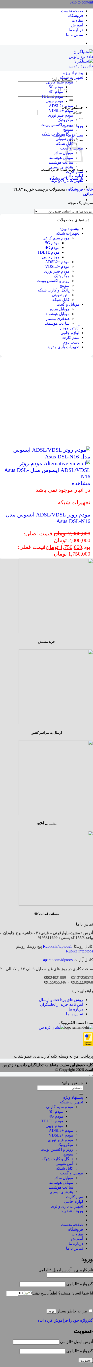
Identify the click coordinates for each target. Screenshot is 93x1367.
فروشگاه (75, 15)
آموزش (77, 25)
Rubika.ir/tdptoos (79, 951)
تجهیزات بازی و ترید (67, 180)
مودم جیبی (54, 101)
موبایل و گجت (68, 304)
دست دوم (71, 342)
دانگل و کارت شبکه (57, 134)
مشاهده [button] (81, 483)
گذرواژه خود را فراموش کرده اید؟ (65, 1320)
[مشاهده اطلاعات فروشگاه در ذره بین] (51, 1027)
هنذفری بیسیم (61, 167)
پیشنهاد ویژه (73, 73)
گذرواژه (79, 1284)
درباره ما (76, 30)
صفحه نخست (72, 11)
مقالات (77, 20)
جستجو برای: (72, 1083)
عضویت (85, 1360)
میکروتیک (65, 120)
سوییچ (68, 129)
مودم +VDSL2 (61, 110)
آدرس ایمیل (76, 1342)
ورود (51, 1311)
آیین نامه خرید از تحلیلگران (61, 1004)
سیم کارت (74, 171)
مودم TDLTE (52, 96)
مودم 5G (56, 87)
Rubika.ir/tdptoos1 (57, 946)
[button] (88, 194)
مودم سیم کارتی (59, 82)
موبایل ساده (63, 153)
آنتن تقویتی (64, 139)
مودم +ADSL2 (61, 106)
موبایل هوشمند (61, 157)
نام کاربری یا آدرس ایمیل (65, 1270)
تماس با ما (74, 34)
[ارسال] (71, 100)
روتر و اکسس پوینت (56, 125)
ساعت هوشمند (61, 162)
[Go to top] (91, 1075)
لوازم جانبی (73, 176)
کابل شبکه (64, 144)
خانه (89, 189)
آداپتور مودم (69, 328)
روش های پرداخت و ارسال (61, 1000)
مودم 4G (56, 91)
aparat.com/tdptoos (58, 960)
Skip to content (81, 2)
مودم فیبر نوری (60, 115)
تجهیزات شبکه (71, 77)
